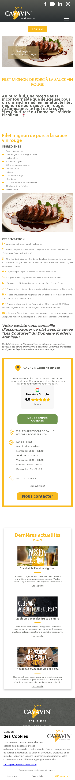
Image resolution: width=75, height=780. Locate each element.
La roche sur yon (27, 18)
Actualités (37, 721)
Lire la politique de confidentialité (19, 764)
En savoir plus (37, 486)
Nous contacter (37, 496)
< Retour (37, 29)
